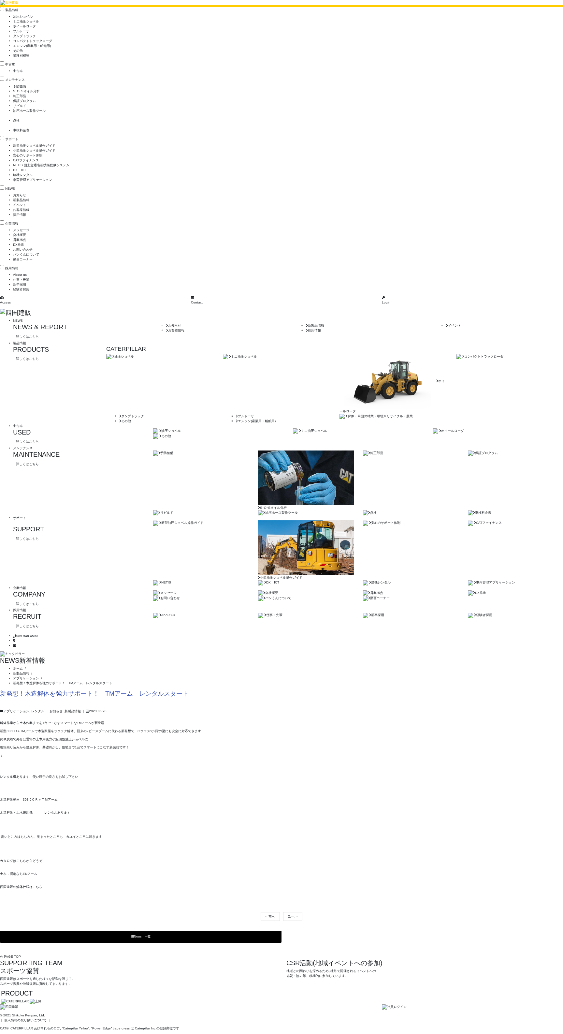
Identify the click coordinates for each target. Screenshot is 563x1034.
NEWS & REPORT (40, 327)
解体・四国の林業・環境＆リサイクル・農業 (380, 416)
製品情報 (11, 10)
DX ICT (19, 170)
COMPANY (29, 594)
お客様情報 (21, 210)
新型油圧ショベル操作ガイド (34, 145)
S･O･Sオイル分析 (26, 91)
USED (22, 432)
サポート (11, 139)
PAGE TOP (12, 956)
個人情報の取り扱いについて (25, 1020)
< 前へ (270, 916)
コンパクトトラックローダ (32, 41)
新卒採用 (19, 284)
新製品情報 (21, 200)
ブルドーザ (21, 31)
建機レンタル (23, 175)
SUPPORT (28, 529)
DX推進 (18, 244)
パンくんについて (26, 254)
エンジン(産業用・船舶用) (32, 46)
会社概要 (19, 235)
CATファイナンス (26, 160)
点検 (16, 120)
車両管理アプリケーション (32, 180)
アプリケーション (16, 711)
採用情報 (19, 214)
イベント (19, 205)
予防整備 (19, 86)
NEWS (10, 188)
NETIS (166, 582)
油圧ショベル (23, 16)
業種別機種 (21, 55)
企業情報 (11, 223)
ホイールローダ (24, 26)
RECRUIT (27, 616)
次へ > (292, 916)
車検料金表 (21, 130)
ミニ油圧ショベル (26, 21)
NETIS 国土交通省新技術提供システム (41, 165)
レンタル (39, 711)
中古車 (10, 64)
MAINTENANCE (36, 454)
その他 (18, 50)
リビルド (19, 106)
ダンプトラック (24, 36)
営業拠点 (19, 240)
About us (20, 274)
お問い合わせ (23, 249)
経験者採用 (21, 289)
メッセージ (21, 230)
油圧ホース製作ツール (29, 110)
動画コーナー (23, 259)
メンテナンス (15, 79)
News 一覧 (142, 936)
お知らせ (19, 195)
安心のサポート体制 (27, 155)
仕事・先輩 (21, 279)
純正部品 (19, 96)
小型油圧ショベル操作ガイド (34, 150)
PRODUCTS (31, 349)
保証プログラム (24, 101)
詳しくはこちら (27, 336)
